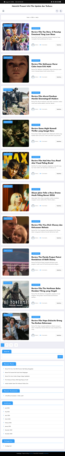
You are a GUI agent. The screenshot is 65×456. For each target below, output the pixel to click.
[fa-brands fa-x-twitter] (54, 2)
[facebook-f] (51, 2)
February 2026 (8, 422)
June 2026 (7, 408)
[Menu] (3, 11)
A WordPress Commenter (10, 396)
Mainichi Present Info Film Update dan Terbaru (32, 6)
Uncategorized (36, 28)
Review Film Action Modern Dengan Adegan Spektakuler (17, 376)
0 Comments (44, 45)
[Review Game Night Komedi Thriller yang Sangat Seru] (16, 133)
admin (36, 45)
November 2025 (8, 433)
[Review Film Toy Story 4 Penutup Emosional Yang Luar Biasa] (16, 36)
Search (6, 352)
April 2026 (7, 415)
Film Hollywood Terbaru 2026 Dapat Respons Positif (16, 380)
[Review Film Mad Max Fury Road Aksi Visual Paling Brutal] (16, 165)
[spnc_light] (61, 11)
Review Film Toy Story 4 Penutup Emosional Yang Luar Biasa (46, 33)
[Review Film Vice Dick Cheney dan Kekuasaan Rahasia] (16, 230)
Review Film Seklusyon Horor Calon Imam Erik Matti (44, 65)
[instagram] (58, 2)
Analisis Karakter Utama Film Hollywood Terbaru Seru (16, 383)
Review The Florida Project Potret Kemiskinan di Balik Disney (46, 258)
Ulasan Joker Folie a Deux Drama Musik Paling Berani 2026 (46, 194)
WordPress (31, 453)
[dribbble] (56, 2)
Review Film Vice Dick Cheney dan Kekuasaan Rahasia (46, 226)
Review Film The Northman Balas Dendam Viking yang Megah (46, 289)
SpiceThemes (46, 453)
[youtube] (60, 2)
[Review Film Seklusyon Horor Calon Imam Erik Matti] (16, 69)
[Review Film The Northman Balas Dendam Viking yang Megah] (16, 294)
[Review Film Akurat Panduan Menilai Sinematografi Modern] (16, 101)
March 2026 (7, 419)
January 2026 (8, 426)
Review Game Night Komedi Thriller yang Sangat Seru (43, 129)
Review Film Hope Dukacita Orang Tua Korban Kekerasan (46, 321)
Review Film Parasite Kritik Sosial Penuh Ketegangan (16, 372)
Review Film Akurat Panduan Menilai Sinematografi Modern (44, 97)
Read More (59, 45)
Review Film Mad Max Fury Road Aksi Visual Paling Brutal (46, 161)
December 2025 (8, 430)
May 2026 (7, 411)
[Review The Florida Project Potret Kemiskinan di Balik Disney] (16, 262)
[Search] (57, 11)
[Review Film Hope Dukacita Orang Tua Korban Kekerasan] (16, 326)
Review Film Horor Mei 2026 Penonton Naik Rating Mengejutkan (19, 369)
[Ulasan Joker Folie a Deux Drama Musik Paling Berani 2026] (16, 197)
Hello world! (20, 396)
